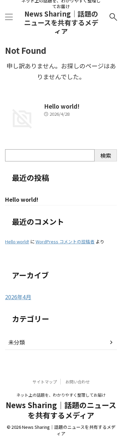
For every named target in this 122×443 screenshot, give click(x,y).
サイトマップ (45, 381)
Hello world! (62, 106)
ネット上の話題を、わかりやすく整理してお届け (61, 395)
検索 (105, 155)
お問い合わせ (77, 381)
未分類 (16, 342)
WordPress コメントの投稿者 (65, 241)
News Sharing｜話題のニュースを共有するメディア (61, 22)
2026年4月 (18, 297)
